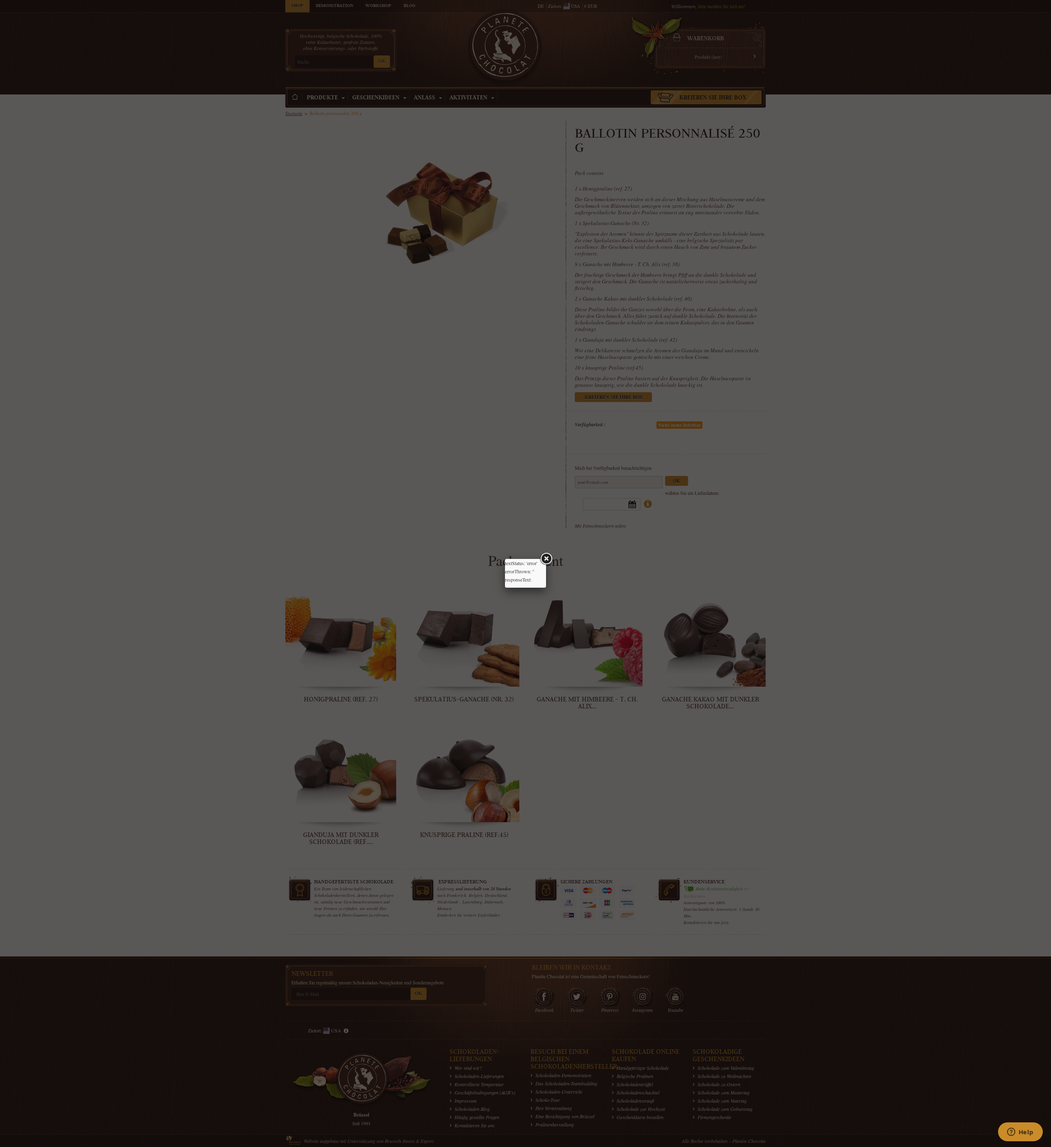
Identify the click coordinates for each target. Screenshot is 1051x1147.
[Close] (546, 559)
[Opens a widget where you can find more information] (1020, 1132)
